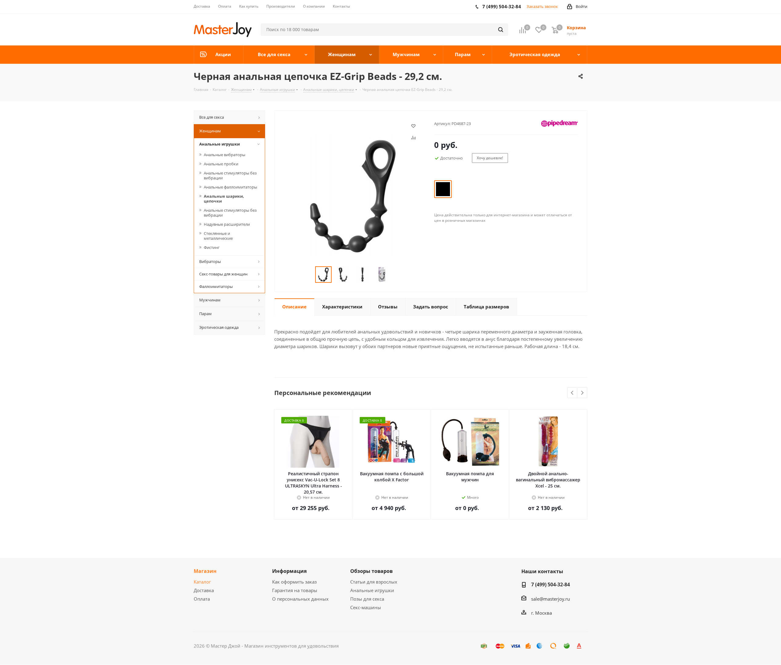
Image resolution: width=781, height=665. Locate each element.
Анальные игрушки (372, 590)
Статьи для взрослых (373, 582)
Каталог (202, 582)
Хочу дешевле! (490, 157)
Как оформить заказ (294, 582)
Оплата (202, 599)
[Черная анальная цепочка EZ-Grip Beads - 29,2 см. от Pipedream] (353, 195)
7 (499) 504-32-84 (550, 584)
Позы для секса (367, 599)
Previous (572, 393)
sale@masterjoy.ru (550, 599)
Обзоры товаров (371, 571)
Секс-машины (365, 607)
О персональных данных (300, 599)
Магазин (205, 571)
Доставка (204, 590)
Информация (289, 571)
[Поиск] (500, 29)
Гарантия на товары (294, 590)
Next (582, 393)
